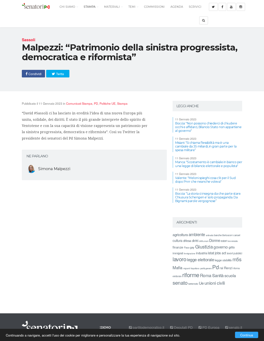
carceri (236, 235)
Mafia (177, 267)
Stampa (90, 7)
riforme (190, 275)
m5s (237, 259)
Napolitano (195, 268)
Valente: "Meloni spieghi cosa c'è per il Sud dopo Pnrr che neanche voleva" (205, 179)
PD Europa (210, 327)
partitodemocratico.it (148, 327)
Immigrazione (189, 253)
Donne (214, 240)
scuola (230, 275)
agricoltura (180, 234)
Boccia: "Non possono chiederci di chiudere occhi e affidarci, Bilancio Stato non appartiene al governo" (208, 127)
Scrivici (195, 7)
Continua (246, 334)
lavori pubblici (234, 253)
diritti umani (203, 241)
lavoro (179, 259)
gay (192, 247)
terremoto (193, 283)
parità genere (206, 268)
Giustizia (204, 246)
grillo (232, 247)
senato (180, 282)
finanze (178, 247)
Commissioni (154, 7)
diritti (195, 240)
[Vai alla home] (35, 7)
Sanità (218, 275)
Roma (205, 275)
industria (201, 253)
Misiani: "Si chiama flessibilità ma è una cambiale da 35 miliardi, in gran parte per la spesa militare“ (206, 146)
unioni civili (214, 282)
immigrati (178, 253)
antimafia (209, 235)
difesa (187, 240)
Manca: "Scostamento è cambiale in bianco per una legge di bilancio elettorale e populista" (208, 164)
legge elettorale (200, 259)
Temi (132, 7)
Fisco (186, 247)
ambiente (197, 234)
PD (96, 103)
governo (221, 247)
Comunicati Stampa (79, 103)
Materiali (112, 7)
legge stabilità (223, 260)
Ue (201, 283)
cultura (177, 240)
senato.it (235, 327)
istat (211, 252)
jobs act (220, 252)
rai (221, 267)
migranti (186, 268)
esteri (224, 241)
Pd (215, 267)
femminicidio (233, 241)
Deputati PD (183, 327)
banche (217, 235)
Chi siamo (68, 7)
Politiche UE (108, 103)
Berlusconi (227, 235)
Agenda (176, 7)
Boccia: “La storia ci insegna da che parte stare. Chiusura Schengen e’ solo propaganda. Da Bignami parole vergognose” (208, 197)
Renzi (228, 267)
